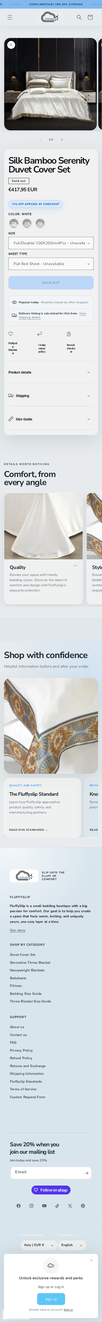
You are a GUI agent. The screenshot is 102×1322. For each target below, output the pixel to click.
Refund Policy (21, 1058)
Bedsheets (18, 978)
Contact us (18, 1034)
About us (17, 1026)
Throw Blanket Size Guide (30, 1001)
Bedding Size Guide (26, 993)
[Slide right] (61, 139)
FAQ (13, 1042)
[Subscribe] (86, 1173)
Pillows (16, 985)
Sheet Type (17, 254)
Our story (17, 930)
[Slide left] (40, 139)
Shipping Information (27, 1073)
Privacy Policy (21, 1050)
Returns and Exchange (28, 1065)
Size (11, 233)
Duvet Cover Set (22, 954)
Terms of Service (23, 1089)
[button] (9, 17)
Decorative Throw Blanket (30, 962)
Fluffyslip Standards (26, 1081)
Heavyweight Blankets (27, 970)
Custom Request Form (27, 1097)
